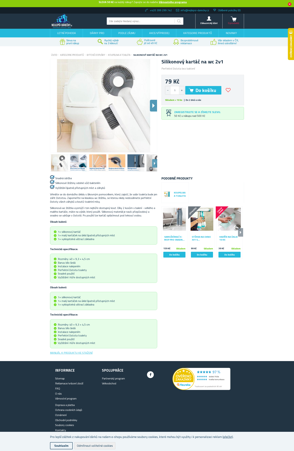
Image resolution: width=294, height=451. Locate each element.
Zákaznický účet (209, 23)
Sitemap (60, 378)
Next (154, 163)
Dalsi (153, 106)
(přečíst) (228, 437)
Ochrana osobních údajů (68, 410)
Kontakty (60, 430)
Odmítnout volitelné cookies (95, 445)
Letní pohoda (66, 33)
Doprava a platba (65, 405)
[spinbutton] (174, 90)
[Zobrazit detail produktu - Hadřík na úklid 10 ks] (229, 219)
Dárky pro (97, 33)
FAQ (57, 388)
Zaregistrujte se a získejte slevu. (197, 112)
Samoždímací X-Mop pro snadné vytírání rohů (174, 238)
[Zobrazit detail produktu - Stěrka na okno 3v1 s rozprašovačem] (202, 219)
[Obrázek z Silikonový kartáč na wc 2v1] (59, 163)
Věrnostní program (66, 398)
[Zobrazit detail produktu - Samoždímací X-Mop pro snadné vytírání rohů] (174, 219)
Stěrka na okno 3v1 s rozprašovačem (201, 238)
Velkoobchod (109, 383)
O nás (58, 394)
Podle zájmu (126, 33)
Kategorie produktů (197, 33)
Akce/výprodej (159, 33)
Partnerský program (113, 378)
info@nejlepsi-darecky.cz (195, 10)
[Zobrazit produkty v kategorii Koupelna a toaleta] (167, 194)
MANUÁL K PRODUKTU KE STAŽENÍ (71, 353)
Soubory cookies (64, 425)
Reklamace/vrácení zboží (69, 383)
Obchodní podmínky (66, 420)
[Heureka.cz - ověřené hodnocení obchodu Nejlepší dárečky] (201, 389)
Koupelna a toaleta (180, 194)
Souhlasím (61, 445)
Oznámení (61, 415)
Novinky (231, 33)
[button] (181, 90)
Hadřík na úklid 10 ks (228, 238)
